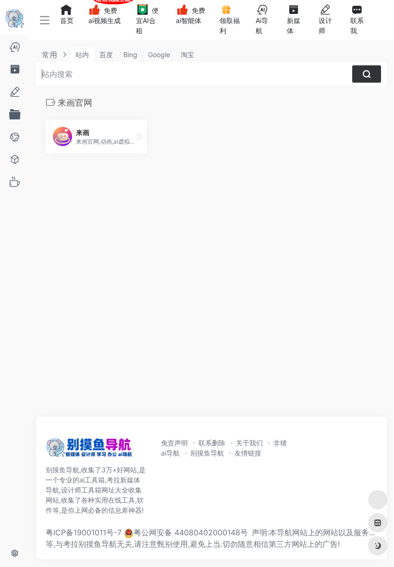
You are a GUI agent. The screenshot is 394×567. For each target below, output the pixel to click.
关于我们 (249, 443)
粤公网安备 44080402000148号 (191, 532)
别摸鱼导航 (207, 453)
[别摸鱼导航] (89, 450)
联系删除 (211, 443)
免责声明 (174, 443)
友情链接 (247, 453)
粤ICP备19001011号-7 (84, 532)
